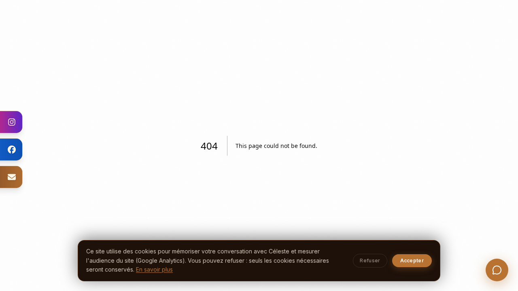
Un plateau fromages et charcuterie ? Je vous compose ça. (460, 245)
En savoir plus (154, 269)
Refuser (370, 260)
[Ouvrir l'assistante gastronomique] (497, 270)
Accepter (412, 260)
